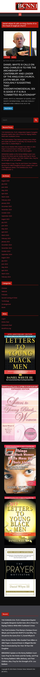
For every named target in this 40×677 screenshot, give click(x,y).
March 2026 (5, 197)
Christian (6, 57)
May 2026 (5, 190)
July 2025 (4, 222)
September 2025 (7, 216)
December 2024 (7, 245)
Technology (5, 301)
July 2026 (4, 184)
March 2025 (5, 235)
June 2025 (5, 226)
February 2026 (6, 200)
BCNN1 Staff (20, 61)
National (4, 291)
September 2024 (7, 254)
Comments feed (7, 325)
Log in (3, 319)
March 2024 (5, 274)
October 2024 (6, 251)
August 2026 (5, 181)
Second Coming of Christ (9, 298)
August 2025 (5, 219)
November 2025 (7, 209)
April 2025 (5, 232)
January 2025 (6, 242)
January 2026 (6, 203)
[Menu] (20, 14)
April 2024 (5, 270)
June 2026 (5, 187)
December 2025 (7, 206)
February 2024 (6, 277)
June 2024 (5, 264)
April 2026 (5, 193)
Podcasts (4, 295)
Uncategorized (6, 304)
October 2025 (6, 213)
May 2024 (5, 267)
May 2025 (5, 229)
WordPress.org (6, 328)
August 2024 (5, 258)
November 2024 (7, 248)
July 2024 (4, 261)
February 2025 (6, 238)
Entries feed (5, 322)
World (14, 57)
